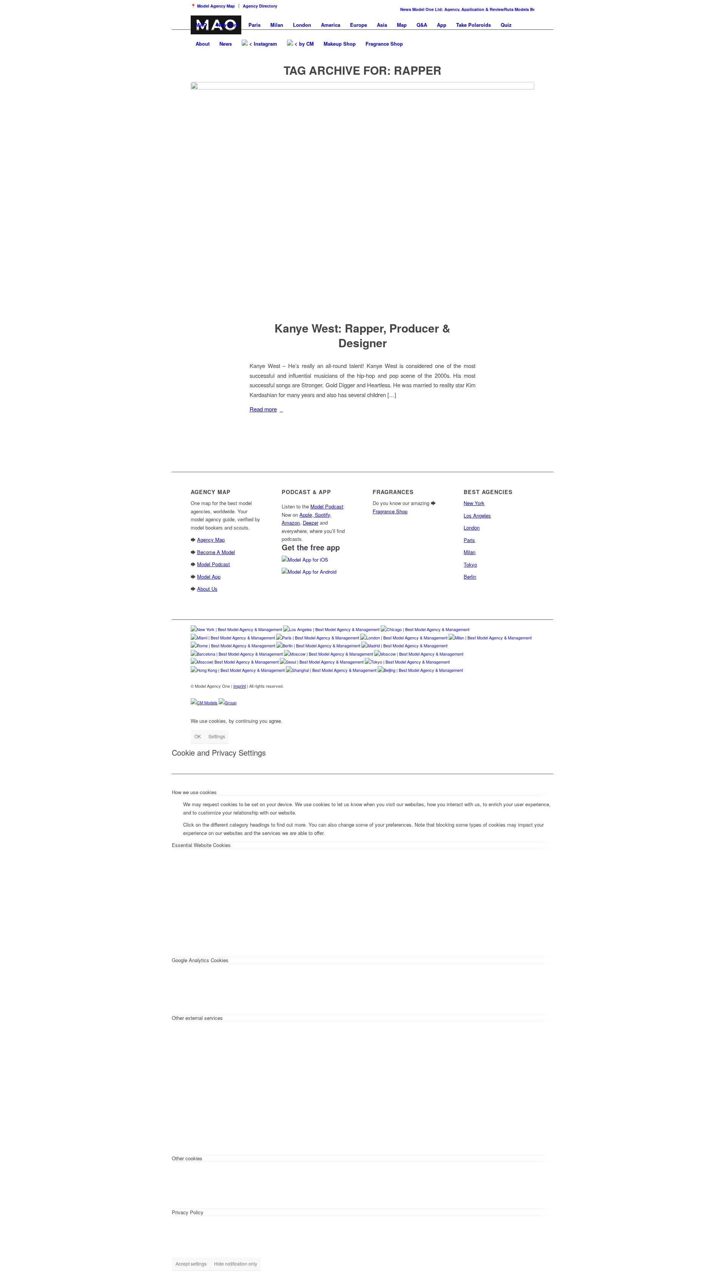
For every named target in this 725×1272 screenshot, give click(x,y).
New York (474, 503)
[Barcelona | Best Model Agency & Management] (237, 654)
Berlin (470, 576)
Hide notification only (235, 1263)
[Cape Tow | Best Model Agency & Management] (235, 662)
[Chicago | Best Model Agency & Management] (425, 629)
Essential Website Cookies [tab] (201, 845)
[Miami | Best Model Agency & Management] (233, 637)
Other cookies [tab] (187, 1158)
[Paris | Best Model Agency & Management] (317, 637)
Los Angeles (477, 515)
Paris (469, 540)
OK (197, 736)
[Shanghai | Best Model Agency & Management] (331, 670)
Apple (305, 514)
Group (230, 702)
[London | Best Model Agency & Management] (403, 637)
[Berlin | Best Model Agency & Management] (318, 645)
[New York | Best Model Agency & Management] (236, 629)
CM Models (207, 702)
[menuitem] (215, 6)
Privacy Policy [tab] (188, 1212)
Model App (209, 576)
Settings (216, 736)
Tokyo (470, 564)
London (472, 527)
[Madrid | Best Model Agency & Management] (404, 645)
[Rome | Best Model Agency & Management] (233, 645)
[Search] (415, 43)
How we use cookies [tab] (194, 792)
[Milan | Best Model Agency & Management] (490, 637)
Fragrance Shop (390, 511)
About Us (207, 588)
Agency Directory (260, 6)
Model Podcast (213, 564)
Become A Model (216, 552)
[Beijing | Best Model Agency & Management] (420, 670)
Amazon (291, 522)
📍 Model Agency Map (213, 6)
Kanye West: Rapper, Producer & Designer (362, 335)
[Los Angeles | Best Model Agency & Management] (331, 629)
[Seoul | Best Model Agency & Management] (322, 662)
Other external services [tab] (197, 1017)
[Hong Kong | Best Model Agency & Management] (238, 670)
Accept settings (191, 1263)
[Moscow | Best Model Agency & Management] (328, 654)
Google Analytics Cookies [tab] (200, 960)
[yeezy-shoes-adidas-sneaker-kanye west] (362, 196)
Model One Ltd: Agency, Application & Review (449, 9)
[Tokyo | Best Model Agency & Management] (407, 662)
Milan (469, 552)
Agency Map (211, 539)
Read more (263, 409)
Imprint (239, 686)
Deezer (310, 522)
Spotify (321, 514)
